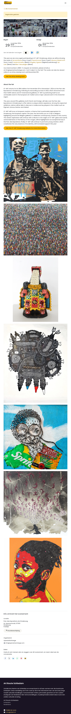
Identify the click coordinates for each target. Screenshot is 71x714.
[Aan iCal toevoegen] (26, 52)
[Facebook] (5, 658)
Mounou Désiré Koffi (58, 60)
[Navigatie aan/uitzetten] (65, 3)
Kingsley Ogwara (36, 62)
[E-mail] (25, 658)
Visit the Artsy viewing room (15, 76)
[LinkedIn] (13, 658)
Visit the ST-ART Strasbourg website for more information (25, 128)
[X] (9, 658)
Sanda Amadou (18, 62)
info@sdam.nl (11, 712)
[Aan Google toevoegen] (37, 52)
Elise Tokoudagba (21, 64)
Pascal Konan (36, 60)
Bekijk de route (11, 710)
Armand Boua (17, 60)
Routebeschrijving (13, 631)
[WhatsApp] (17, 658)
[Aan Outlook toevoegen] (32, 52)
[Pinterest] (21, 658)
